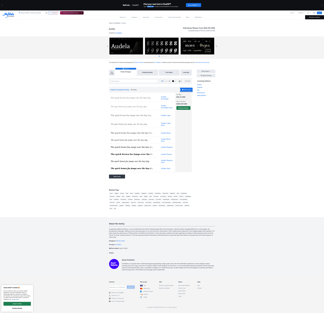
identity (170, 196)
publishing (184, 193)
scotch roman (179, 205)
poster (122, 193)
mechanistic (162, 205)
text (111, 208)
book (131, 193)
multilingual (166, 199)
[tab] (159, 56)
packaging (188, 196)
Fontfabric (117, 23)
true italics (163, 196)
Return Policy (181, 293)
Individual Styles (147, 72)
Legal (179, 296)
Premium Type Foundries (174, 17)
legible (116, 193)
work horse (141, 202)
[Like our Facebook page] (110, 301)
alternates (165, 193)
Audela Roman (166, 154)
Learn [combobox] (291, 13)
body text (151, 199)
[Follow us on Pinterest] (110, 298)
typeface (116, 199)
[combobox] (38, 12)
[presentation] (107, 46)
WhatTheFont (198, 17)
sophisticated (125, 202)
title (111, 199)
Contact (199, 288)
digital (145, 196)
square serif (147, 205)
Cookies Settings (17, 308)
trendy (175, 196)
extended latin (114, 205)
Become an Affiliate (164, 288)
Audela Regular (167, 147)
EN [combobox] (308, 13)
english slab (170, 205)
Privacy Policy (181, 291)
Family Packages (125, 72)
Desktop (199, 84)
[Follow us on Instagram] (110, 293)
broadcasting (156, 202)
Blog (187, 17)
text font (112, 202)
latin (141, 196)
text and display (166, 202)
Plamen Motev (138, 62)
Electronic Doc (201, 92)
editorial (187, 205)
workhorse (135, 196)
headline (137, 193)
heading (128, 205)
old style (156, 196)
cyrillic (118, 202)
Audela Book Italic (166, 140)
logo (127, 193)
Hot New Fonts (159, 17)
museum (112, 196)
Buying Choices (183, 108)
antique (155, 205)
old (115, 208)
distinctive (137, 199)
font (178, 193)
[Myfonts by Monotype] (8, 15)
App (198, 90)
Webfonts (199, 87)
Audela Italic (166, 168)
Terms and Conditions (184, 285)
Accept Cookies (17, 304)
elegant (134, 205)
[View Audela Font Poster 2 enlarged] (162, 46)
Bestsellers (146, 17)
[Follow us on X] (110, 295)
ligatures (172, 193)
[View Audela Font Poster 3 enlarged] (197, 46)
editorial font (174, 199)
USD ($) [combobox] (300, 13)
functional (123, 199)
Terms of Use (181, 288)
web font (133, 202)
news (111, 193)
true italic (158, 199)
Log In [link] (319, 13)
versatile (150, 193)
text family (148, 202)
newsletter (158, 193)
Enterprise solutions (314, 17)
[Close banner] (81, 13)
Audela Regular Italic (167, 161)
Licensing (186, 72)
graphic (128, 196)
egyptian (140, 205)
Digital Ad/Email (201, 95)
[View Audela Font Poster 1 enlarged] (126, 46)
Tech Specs (169, 72)
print (123, 196)
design (118, 196)
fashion (181, 196)
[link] (19, 13)
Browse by (122, 17)
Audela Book (166, 133)
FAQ (198, 285)
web (150, 196)
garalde (122, 205)
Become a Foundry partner (166, 285)
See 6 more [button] (117, 176)
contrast (130, 199)
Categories (134, 17)
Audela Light (166, 115)
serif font (185, 202)
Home (111, 23)
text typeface (183, 199)
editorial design (177, 202)
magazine (143, 193)
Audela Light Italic (166, 124)
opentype (144, 199)
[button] (2, 5)
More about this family (202, 62)
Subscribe (130, 287)
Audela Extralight (164, 98)
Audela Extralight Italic (167, 106)
